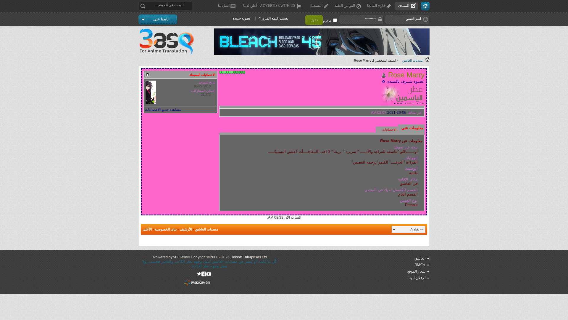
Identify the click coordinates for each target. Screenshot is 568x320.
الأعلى (147, 229)
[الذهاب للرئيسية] (425, 6)
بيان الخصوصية (166, 229)
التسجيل (316, 6)
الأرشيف (186, 229)
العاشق (419, 258)
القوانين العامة (344, 6)
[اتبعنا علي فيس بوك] (203, 273)
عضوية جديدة (242, 18)
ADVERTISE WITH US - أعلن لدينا (269, 6)
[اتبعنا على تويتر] (198, 273)
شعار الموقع (416, 271)
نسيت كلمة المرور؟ (273, 18)
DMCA (419, 265)
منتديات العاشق (412, 60)
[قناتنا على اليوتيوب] (208, 273)
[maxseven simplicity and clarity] (197, 284)
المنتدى (403, 6)
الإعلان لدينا (417, 278)
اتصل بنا (224, 6)
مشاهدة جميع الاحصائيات (163, 110)
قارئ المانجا (376, 6)
